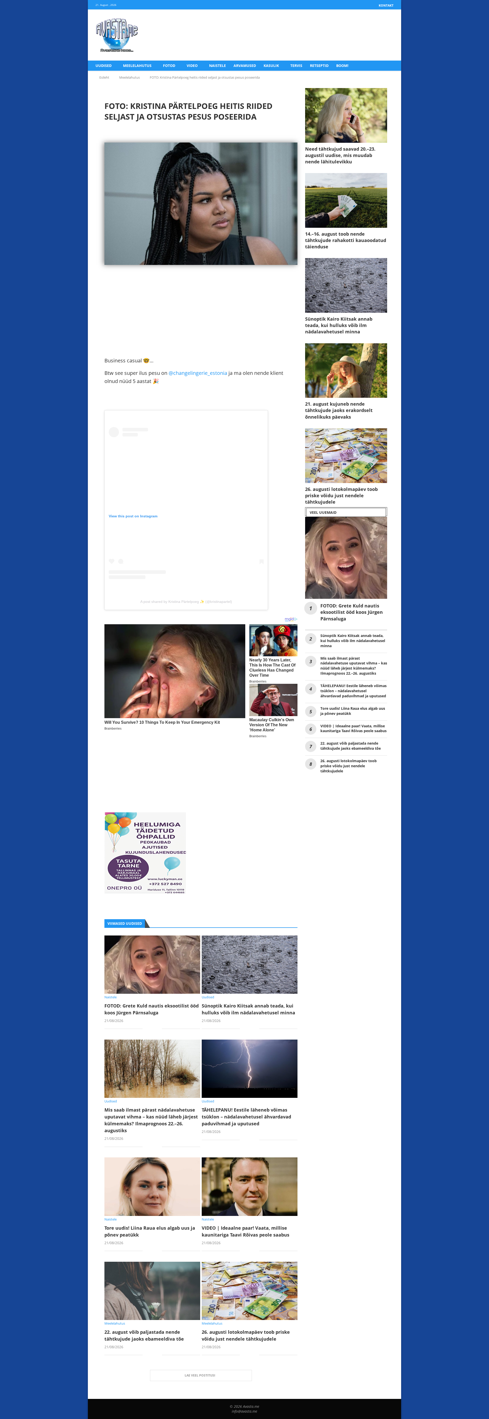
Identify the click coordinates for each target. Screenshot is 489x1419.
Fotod (169, 65)
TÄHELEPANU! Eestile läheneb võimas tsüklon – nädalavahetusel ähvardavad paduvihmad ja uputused (246, 1117)
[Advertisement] (200, 321)
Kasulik (271, 65)
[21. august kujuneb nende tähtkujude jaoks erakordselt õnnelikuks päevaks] (346, 370)
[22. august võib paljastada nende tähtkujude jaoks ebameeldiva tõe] (152, 1291)
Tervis (296, 65)
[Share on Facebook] (150, 1029)
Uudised (104, 65)
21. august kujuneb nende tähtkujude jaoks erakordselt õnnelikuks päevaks (339, 410)
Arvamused (245, 65)
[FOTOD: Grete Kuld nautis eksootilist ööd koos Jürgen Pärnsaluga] (152, 964)
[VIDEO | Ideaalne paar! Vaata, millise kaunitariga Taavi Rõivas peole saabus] (249, 1186)
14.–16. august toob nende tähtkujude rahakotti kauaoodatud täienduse (345, 240)
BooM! (342, 65)
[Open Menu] (388, 35)
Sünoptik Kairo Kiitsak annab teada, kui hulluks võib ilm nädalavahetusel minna (338, 325)
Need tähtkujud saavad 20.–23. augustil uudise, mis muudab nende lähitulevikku (340, 155)
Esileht (104, 77)
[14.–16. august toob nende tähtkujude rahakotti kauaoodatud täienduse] (346, 200)
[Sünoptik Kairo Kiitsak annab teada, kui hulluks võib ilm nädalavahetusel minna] (249, 964)
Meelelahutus (137, 65)
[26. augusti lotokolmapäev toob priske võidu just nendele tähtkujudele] (249, 1291)
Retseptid (319, 65)
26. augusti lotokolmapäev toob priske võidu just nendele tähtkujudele (341, 495)
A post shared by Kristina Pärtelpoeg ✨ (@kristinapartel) (186, 602)
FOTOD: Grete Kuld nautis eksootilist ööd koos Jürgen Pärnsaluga (351, 612)
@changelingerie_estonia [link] (198, 373)
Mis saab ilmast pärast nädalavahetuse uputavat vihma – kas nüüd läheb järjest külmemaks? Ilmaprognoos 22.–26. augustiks (353, 666)
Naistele (217, 65)
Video (192, 65)
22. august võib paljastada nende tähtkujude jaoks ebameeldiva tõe (350, 746)
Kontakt (386, 5)
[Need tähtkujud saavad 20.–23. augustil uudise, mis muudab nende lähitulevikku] (346, 115)
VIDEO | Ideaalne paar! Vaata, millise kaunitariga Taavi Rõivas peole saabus (353, 728)
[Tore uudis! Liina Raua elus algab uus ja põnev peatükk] (152, 1186)
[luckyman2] (145, 816)
